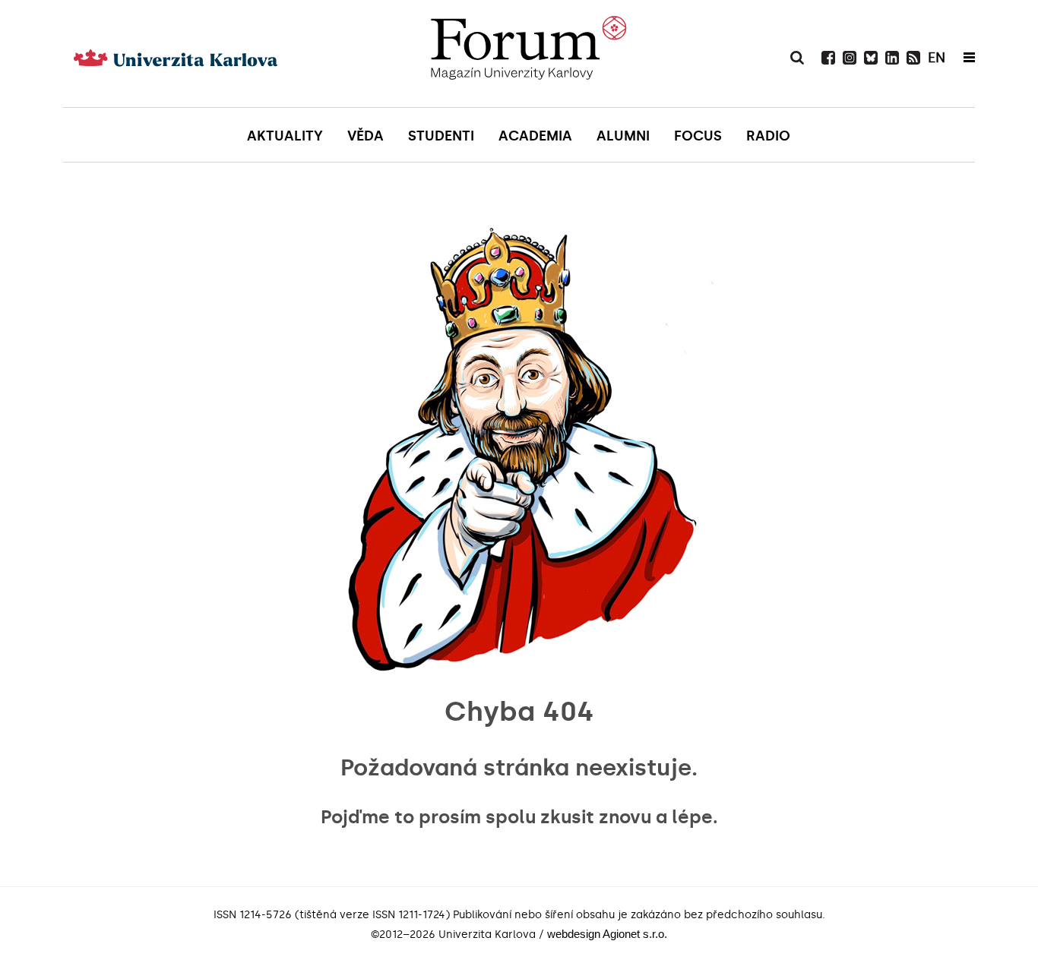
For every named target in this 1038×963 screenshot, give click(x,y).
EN (936, 57)
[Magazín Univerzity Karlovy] (528, 53)
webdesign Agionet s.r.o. (607, 933)
